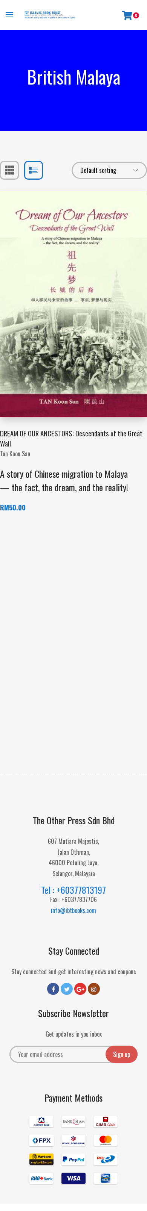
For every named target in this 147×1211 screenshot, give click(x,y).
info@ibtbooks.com (73, 910)
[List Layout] (33, 170)
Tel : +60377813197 (73, 889)
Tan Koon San (15, 453)
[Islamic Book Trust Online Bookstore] (49, 15)
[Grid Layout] (9, 170)
